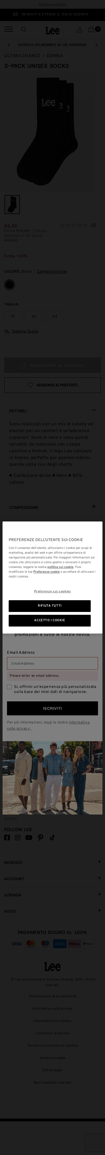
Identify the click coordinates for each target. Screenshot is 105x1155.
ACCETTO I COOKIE (49, 620)
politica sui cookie (60, 567)
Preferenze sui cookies (52, 591)
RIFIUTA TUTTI (49, 606)
